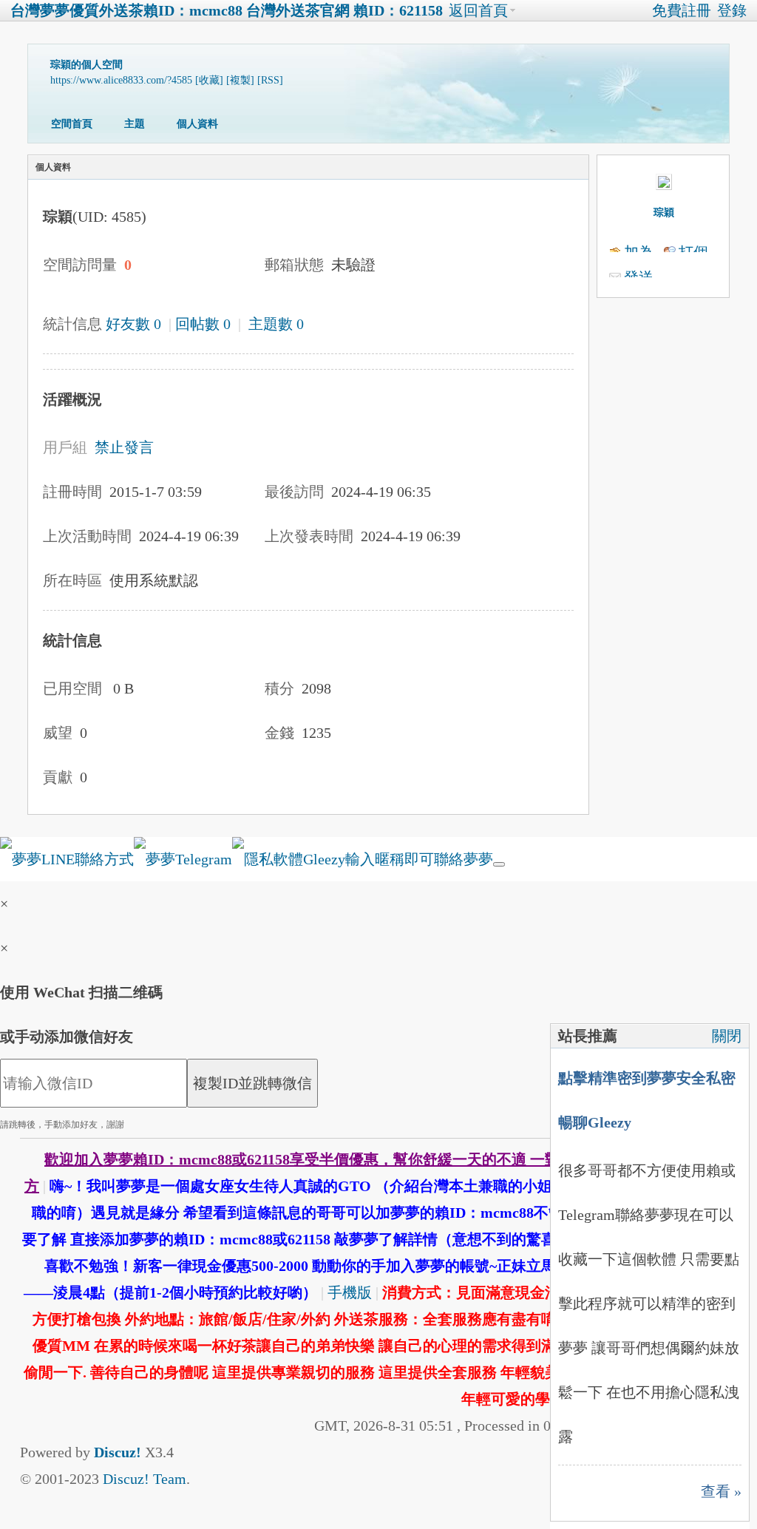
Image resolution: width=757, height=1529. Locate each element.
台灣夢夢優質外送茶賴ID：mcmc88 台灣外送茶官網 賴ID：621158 (226, 10)
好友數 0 (133, 324)
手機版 (349, 1292)
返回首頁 (478, 10)
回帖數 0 (203, 324)
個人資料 (197, 123)
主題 (134, 123)
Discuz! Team (144, 1479)
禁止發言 (124, 447)
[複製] (240, 80)
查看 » (721, 1491)
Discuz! (117, 1452)
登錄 (732, 10)
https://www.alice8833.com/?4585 (121, 80)
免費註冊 (681, 10)
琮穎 (664, 212)
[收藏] (209, 80)
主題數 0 (276, 324)
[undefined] (499, 864)
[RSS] (270, 80)
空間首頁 (71, 123)
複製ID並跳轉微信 (252, 1083)
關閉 (726, 1036)
